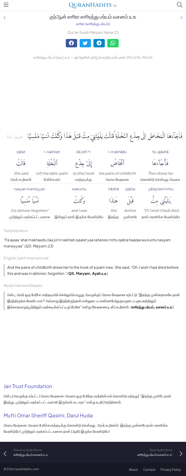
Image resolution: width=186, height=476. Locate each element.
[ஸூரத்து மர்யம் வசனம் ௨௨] (4, 17)
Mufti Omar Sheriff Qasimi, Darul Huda (48, 415)
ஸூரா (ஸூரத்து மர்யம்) (93, 23)
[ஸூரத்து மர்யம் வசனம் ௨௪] (181, 17)
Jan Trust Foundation (28, 386)
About (133, 469)
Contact (149, 469)
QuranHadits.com (27, 469)
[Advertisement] (93, 94)
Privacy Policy (171, 469)
